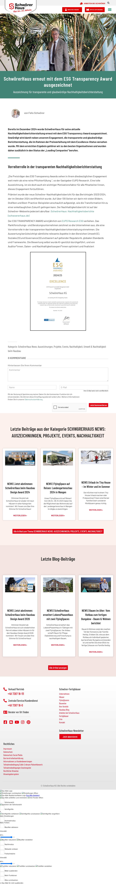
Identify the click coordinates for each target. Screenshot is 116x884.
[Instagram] (23, 722)
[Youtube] (17, 722)
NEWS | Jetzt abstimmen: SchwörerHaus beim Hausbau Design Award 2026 (20, 615)
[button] (108, 3)
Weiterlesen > (20, 515)
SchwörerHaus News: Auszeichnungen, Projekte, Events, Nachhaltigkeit (50, 346)
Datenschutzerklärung (33, 399)
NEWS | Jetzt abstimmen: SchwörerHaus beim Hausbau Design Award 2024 (20, 488)
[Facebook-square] (5, 722)
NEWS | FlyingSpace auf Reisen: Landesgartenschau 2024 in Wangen (58, 488)
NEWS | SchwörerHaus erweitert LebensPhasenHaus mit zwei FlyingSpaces (58, 615)
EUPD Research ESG (72, 220)
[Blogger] (11, 722)
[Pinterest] (28, 722)
